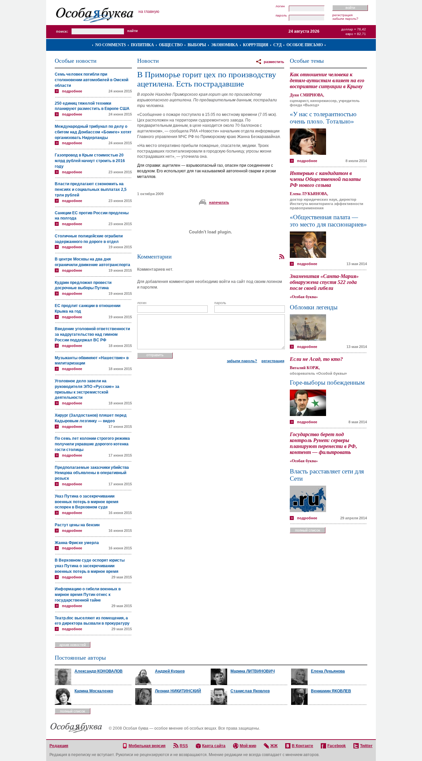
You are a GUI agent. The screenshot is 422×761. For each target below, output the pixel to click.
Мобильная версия (147, 746)
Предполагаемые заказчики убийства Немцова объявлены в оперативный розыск (92, 473)
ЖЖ (274, 746)
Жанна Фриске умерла (77, 542)
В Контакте (302, 746)
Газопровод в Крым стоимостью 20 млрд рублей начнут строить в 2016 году (90, 161)
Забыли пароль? (345, 18)
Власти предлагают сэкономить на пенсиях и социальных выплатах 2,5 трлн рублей (91, 189)
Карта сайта (214, 746)
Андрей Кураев (170, 671)
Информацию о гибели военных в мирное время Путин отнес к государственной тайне (88, 595)
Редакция (58, 746)
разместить (274, 62)
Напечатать (219, 202)
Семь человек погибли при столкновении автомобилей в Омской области (91, 80)
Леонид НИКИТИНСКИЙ (178, 691)
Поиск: (62, 31)
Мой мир (248, 746)
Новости (148, 60)
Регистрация (342, 15)
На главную (148, 11)
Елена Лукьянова (328, 671)
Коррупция (255, 45)
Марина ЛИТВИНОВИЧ (252, 671)
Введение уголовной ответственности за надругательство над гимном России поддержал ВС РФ (92, 334)
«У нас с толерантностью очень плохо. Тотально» (323, 118)
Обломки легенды (314, 307)
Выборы (197, 45)
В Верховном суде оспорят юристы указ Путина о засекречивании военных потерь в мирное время (90, 566)
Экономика (224, 45)
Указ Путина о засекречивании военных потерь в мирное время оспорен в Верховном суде (86, 502)
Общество (171, 45)
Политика (142, 45)
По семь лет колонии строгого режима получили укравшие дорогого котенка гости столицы (92, 444)
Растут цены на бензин (77, 525)
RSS (184, 746)
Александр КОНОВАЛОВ (99, 671)
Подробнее (72, 91)
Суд (277, 45)
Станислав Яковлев (250, 691)
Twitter (366, 746)
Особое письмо (304, 45)
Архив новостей (72, 645)
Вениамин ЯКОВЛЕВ (331, 691)
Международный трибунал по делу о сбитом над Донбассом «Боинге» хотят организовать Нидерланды (93, 132)
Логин (280, 6)
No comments (110, 45)
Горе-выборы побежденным (327, 382)
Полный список (307, 530)
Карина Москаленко (94, 691)
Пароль (281, 15)
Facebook (336, 746)
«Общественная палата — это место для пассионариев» (328, 221)
